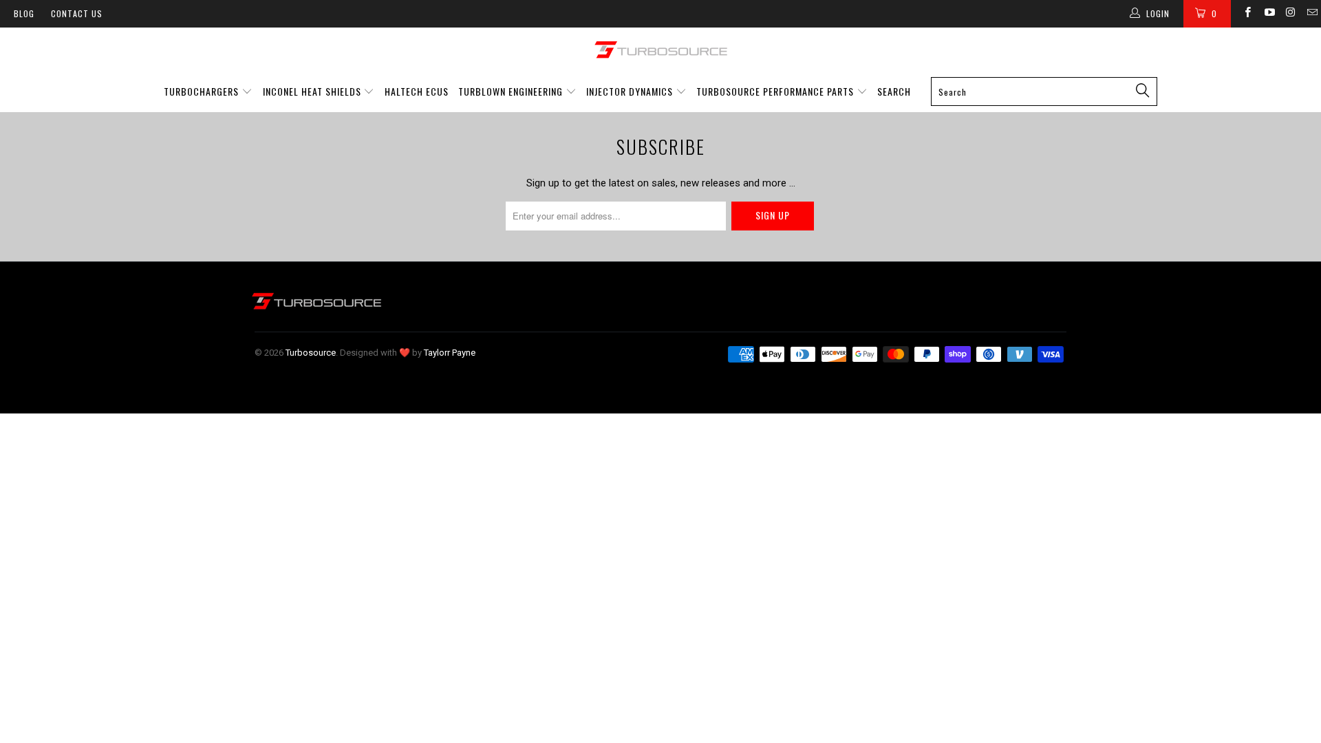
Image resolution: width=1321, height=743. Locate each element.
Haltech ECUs (417, 91)
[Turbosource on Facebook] (1247, 14)
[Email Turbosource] (1312, 14)
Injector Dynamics (629, 91)
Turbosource (311, 352)
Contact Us (77, 13)
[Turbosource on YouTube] (1268, 14)
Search (894, 91)
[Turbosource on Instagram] (1290, 14)
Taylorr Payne (449, 352)
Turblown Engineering (510, 91)
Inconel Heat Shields (312, 91)
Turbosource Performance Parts (776, 91)
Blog (24, 13)
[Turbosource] (660, 50)
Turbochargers (201, 91)
